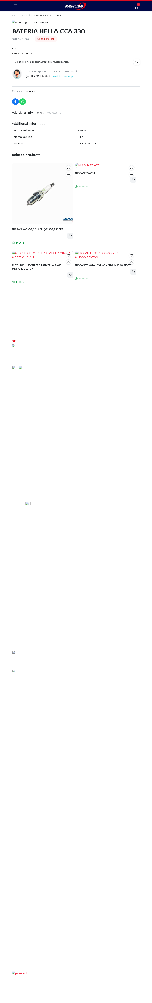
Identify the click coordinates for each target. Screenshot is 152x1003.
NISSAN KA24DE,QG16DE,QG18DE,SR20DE (37, 229)
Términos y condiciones (25, 960)
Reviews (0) (54, 113)
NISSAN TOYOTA (85, 173)
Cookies (93, 960)
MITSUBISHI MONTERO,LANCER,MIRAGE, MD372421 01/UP (37, 267)
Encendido (30, 91)
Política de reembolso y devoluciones (64, 960)
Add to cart (70, 236)
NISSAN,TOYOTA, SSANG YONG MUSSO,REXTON (104, 265)
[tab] (28, 113)
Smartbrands (99, 967)
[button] (14, 49)
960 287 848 (24, 346)
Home (15, 15)
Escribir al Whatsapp (63, 76)
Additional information (28, 113)
